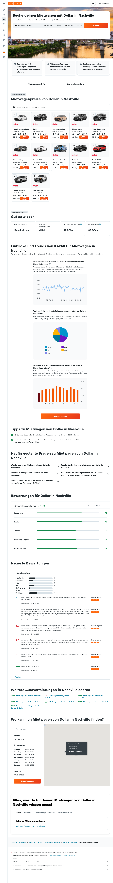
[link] (60, 416)
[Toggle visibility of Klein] (64, 347)
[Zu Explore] (4, 30)
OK (17, 585)
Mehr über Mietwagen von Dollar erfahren (30, 826)
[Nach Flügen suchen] (4, 10)
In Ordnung (20, 588)
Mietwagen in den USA (35, 842)
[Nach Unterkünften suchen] (4, 15)
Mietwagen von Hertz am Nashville (26, 702)
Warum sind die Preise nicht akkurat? (27, 870)
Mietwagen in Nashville (70, 842)
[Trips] (4, 46)
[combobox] (19, 20)
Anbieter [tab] (17, 813)
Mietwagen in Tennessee (52, 842)
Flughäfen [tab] (27, 813)
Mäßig (18, 590)
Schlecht (19, 593)
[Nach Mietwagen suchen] (4, 19)
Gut (17, 583)
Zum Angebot (24, 137)
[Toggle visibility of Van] (47, 353)
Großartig (20, 578)
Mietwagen (22, 842)
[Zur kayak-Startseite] (15, 3)
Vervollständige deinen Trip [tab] (45, 813)
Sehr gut (19, 580)
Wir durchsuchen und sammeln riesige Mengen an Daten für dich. (38, 866)
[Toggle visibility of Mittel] (48, 347)
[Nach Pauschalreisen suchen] (4, 24)
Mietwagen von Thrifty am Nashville (59, 702)
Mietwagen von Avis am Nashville (26, 696)
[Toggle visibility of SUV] (47, 350)
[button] (3, 3)
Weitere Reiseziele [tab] (65, 813)
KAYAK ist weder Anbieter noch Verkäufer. (29, 862)
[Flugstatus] (4, 35)
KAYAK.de (14, 842)
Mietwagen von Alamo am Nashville (93, 702)
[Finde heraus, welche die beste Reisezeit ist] (4, 39)
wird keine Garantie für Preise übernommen (63, 855)
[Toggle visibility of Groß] (64, 350)
